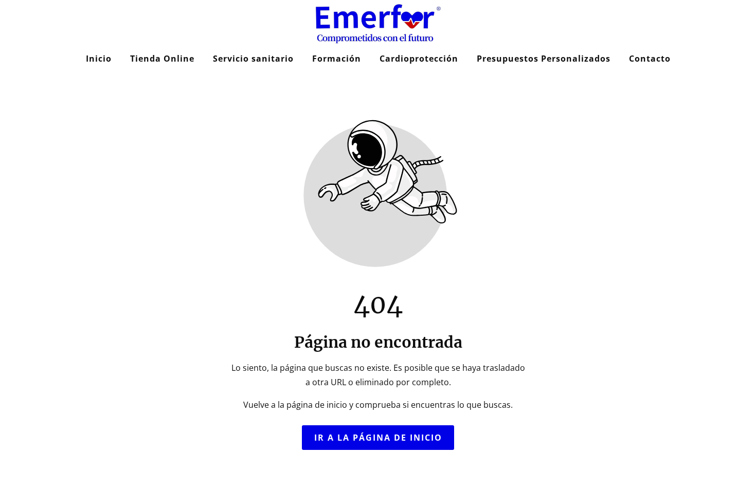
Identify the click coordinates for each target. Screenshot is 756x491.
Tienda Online (162, 58)
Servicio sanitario (253, 58)
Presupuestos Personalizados (543, 58)
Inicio (99, 58)
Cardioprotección (419, 58)
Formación (336, 58)
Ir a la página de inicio (378, 437)
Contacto (650, 58)
